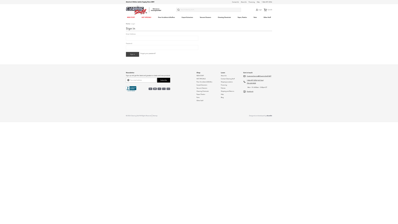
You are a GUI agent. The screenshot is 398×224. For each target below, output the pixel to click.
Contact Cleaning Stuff (228, 79)
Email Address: (131, 34)
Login (260, 9)
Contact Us (235, 2)
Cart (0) (270, 9)
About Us (244, 2)
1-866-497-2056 (267, 2)
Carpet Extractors (187, 17)
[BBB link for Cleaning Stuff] (131, 88)
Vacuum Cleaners (205, 17)
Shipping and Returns (227, 91)
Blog (222, 97)
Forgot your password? (148, 53)
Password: (129, 43)
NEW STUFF (131, 17)
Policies (223, 88)
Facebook (250, 91)
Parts (255, 17)
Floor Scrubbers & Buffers (166, 17)
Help (258, 2)
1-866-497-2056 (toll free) (255, 80)
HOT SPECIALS (146, 17)
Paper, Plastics (242, 17)
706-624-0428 (251, 83)
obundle (269, 115)
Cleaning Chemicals (224, 17)
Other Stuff (267, 17)
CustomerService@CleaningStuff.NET (259, 76)
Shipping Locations (227, 82)
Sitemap (155, 115)
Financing (252, 2)
